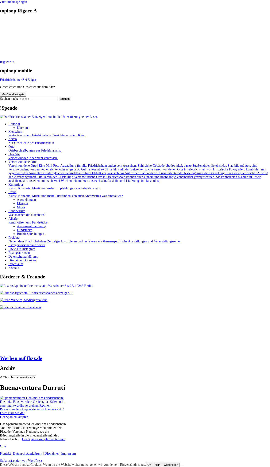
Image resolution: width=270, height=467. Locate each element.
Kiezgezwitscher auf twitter (26, 245)
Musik (21, 207)
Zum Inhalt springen (13, 2)
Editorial (14, 124)
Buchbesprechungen (30, 233)
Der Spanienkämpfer (14, 417)
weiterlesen (43, 439)
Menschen (46, 133)
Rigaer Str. (7, 62)
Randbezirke (27, 213)
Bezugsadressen (19, 252)
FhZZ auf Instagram (21, 249)
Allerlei (28, 220)
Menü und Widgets (13, 94)
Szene (65, 194)
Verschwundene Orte (138, 171)
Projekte (95, 239)
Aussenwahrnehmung (31, 226)
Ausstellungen (26, 199)
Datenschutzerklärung (23, 256)
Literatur (22, 203)
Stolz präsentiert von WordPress (21, 460)
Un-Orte (33, 156)
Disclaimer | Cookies (22, 260)
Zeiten (31, 141)
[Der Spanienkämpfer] (34, 413)
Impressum (15, 264)
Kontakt (13, 268)
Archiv (4, 377)
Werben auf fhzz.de (21, 358)
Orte (34, 148)
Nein (157, 464)
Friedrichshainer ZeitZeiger (18, 79)
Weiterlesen (171, 464)
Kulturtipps (54, 186)
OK (149, 464)
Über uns (23, 127)
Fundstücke (24, 230)
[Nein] (181, 465)
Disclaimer (52, 453)
